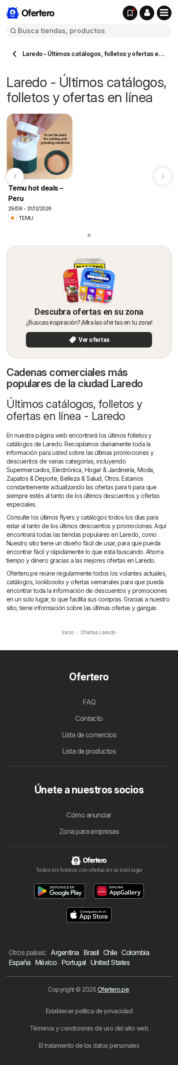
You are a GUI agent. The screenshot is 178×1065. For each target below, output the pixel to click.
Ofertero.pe (113, 989)
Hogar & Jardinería (109, 469)
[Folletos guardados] (130, 13)
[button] (147, 13)
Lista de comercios (89, 734)
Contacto (89, 718)
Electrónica (66, 469)
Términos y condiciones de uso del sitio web (89, 1028)
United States (110, 962)
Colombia (135, 952)
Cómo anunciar (89, 815)
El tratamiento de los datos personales (89, 1045)
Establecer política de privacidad (89, 1011)
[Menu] (164, 13)
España (20, 962)
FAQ (89, 702)
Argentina (65, 952)
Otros (112, 478)
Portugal (73, 962)
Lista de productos (89, 751)
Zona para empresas (89, 831)
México (46, 962)
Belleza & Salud (80, 478)
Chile (110, 952)
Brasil (91, 952)
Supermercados (27, 469)
